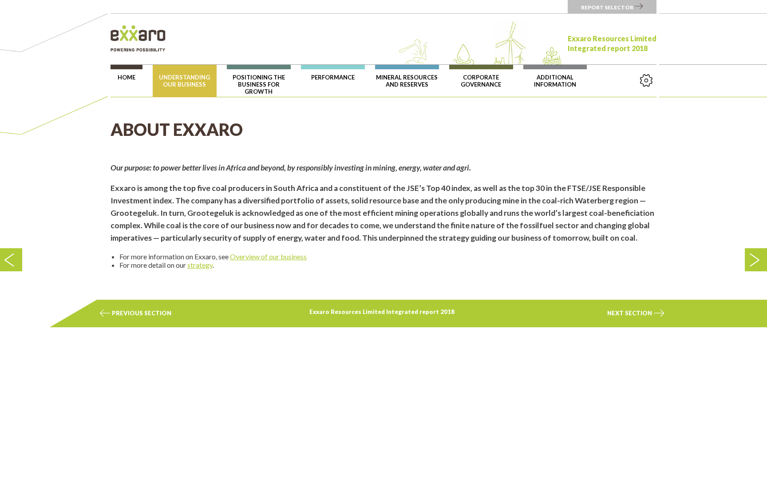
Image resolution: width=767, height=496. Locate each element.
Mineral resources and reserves (407, 81)
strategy (200, 265)
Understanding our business (184, 81)
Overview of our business (268, 256)
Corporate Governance (481, 81)
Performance (333, 77)
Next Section (630, 313)
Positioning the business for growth (259, 84)
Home (126, 77)
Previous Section (141, 313)
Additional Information (555, 81)
